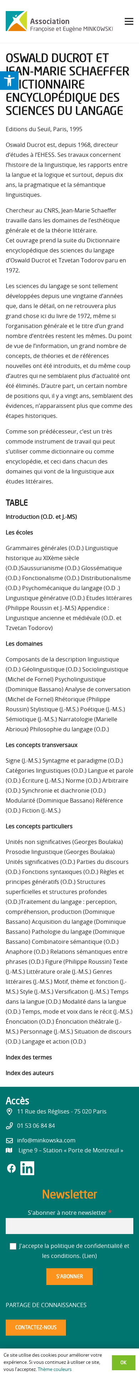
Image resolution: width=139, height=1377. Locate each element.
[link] (9, 80)
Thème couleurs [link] (55, 1369)
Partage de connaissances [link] (46, 1305)
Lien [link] (89, 1256)
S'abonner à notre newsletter (70, 1213)
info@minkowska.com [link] (46, 1140)
